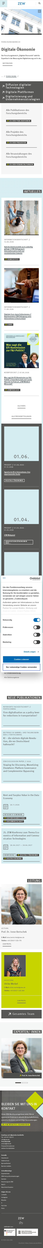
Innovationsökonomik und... (16, 542)
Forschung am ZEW (7, 1182)
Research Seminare (13, 815)
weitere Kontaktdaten (8, 1148)
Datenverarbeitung (16, 818)
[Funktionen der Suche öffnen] (39, 3)
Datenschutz (5, 1160)
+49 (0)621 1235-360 (14, 990)
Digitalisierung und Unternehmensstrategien (23, 98)
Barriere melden (6, 1166)
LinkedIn (4, 1194)
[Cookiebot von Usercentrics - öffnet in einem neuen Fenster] (30, 578)
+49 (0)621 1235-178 (11, 940)
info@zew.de (5, 1139)
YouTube (4, 1205)
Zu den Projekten (17, 143)
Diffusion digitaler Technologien (18, 86)
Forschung (11, 76)
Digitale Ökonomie (14, 480)
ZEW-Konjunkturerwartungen (10, 1176)
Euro (10, 325)
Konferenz (9, 855)
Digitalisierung (14, 858)
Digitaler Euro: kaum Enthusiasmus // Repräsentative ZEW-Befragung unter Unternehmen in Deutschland (17, 316)
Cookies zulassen (21, 659)
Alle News (21, 406)
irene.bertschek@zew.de (12, 937)
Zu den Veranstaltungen (21, 164)
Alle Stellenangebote (11, 677)
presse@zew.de (6, 1143)
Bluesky (3, 1200)
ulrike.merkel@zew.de (14, 987)
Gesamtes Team (24, 1014)
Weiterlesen (7, 63)
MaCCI (3, 1184)
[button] (18, 1082)
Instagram (4, 1197)
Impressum (4, 1158)
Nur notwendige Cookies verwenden (21, 667)
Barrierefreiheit (6, 1163)
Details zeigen (30, 652)
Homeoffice (13, 259)
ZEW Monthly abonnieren (17, 1125)
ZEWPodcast (13, 390)
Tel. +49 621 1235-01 (7, 1137)
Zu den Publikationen (19, 121)
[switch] (36, 627)
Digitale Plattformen (20, 92)
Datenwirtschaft (15, 821)
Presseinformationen (7, 1146)
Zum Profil (7, 944)
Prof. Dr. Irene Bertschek (31, 1075)
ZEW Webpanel (9, 535)
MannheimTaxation (7, 1187)
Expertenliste (5, 1173)
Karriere (3, 1179)
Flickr (3, 1208)
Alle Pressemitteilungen (21, 416)
